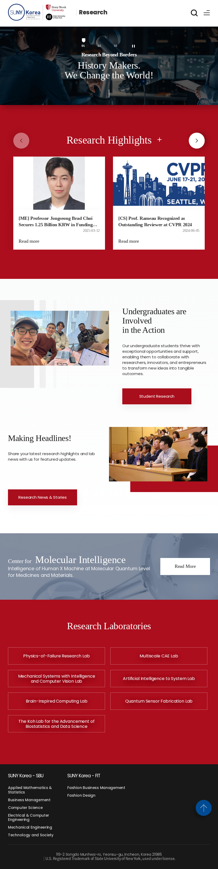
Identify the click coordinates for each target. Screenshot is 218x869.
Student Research (157, 396)
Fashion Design (81, 795)
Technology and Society (30, 835)
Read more (29, 241)
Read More (185, 566)
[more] (160, 140)
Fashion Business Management (96, 787)
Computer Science (25, 807)
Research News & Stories (42, 497)
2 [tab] (100, 46)
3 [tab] (116, 46)
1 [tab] (84, 46)
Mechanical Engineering (30, 827)
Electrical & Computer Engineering (28, 817)
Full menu (207, 12)
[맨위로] (204, 808)
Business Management (29, 800)
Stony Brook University (41, 12)
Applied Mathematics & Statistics (30, 790)
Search (194, 12)
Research (93, 12)
